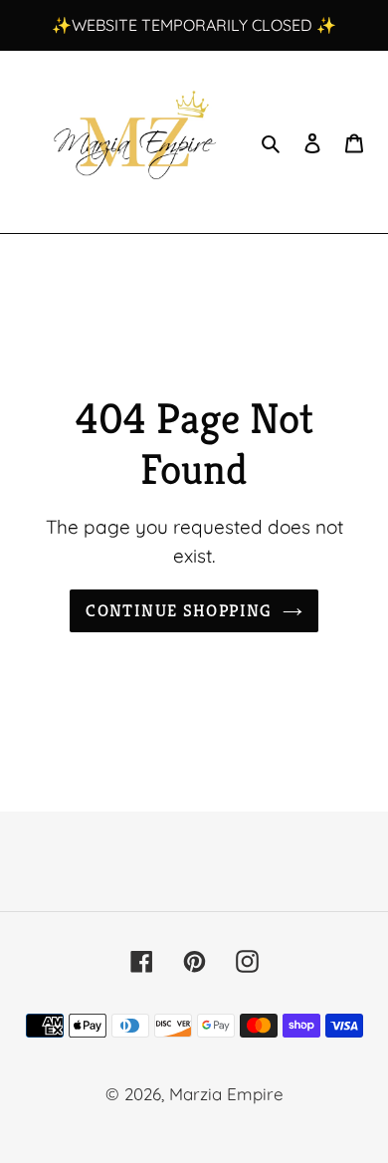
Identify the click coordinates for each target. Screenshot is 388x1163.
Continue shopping (179, 610)
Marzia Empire (226, 1093)
